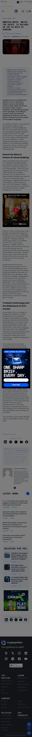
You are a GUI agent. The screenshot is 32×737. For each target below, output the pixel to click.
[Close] (28, 350)
